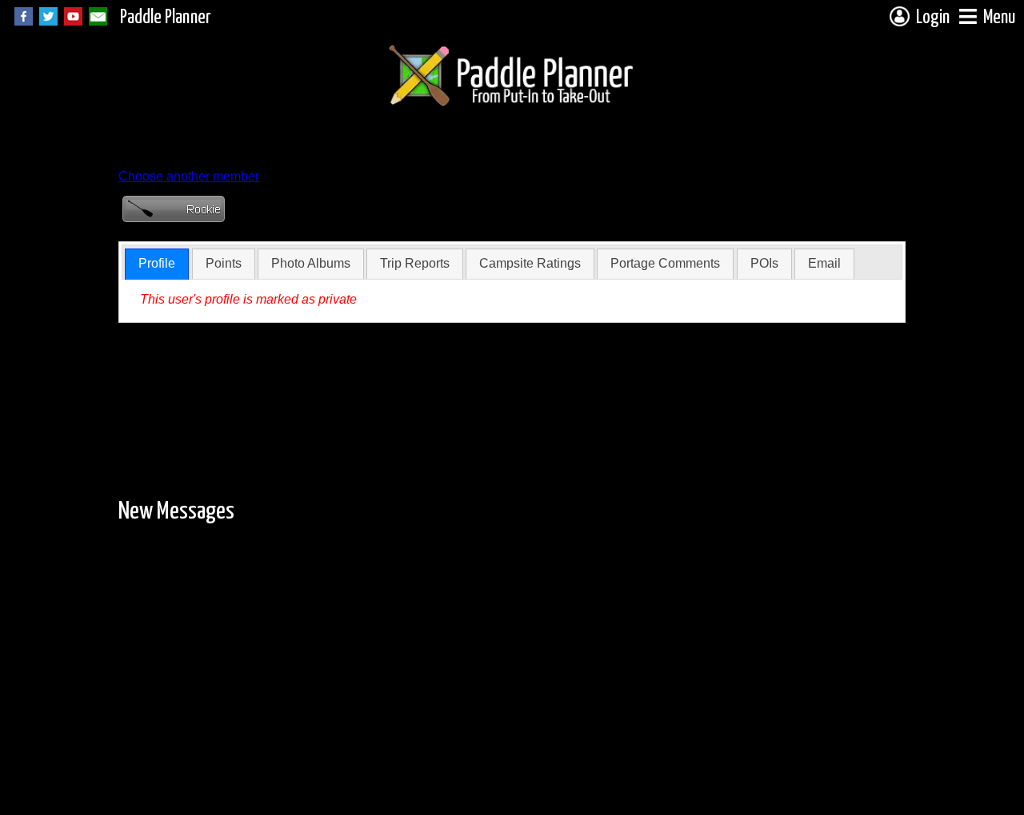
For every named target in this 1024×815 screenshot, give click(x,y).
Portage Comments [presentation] (665, 263)
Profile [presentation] (156, 263)
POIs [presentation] (764, 263)
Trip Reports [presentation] (415, 263)
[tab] (157, 264)
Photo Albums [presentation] (310, 263)
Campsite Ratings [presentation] (530, 263)
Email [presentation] (824, 263)
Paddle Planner (165, 18)
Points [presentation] (224, 263)
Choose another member (188, 176)
